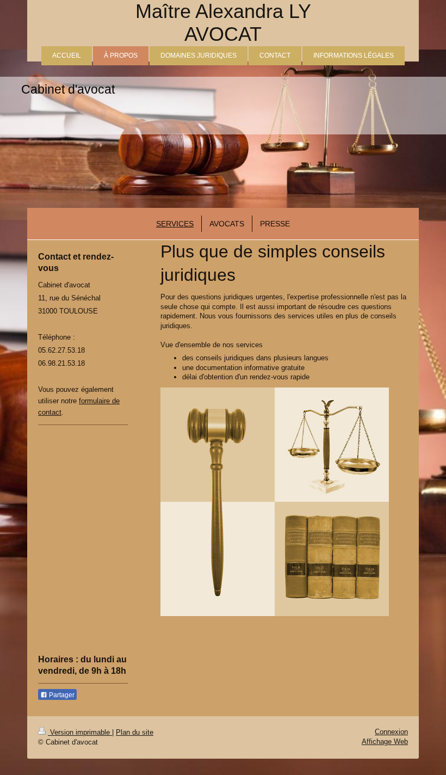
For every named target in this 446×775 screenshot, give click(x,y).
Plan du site (134, 732)
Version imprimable (80, 732)
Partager (61, 695)
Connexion (391, 732)
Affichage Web (385, 741)
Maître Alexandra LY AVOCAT (223, 22)
